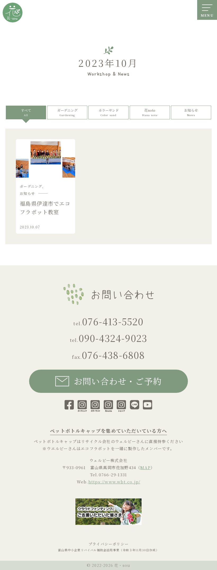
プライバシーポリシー (108, 544)
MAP (145, 467)
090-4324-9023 (113, 338)
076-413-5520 (112, 321)
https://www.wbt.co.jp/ (114, 481)
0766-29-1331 (113, 474)
